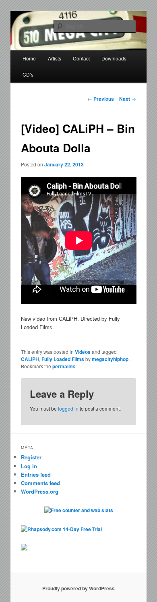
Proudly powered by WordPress (78, 588)
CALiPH (30, 359)
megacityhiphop (110, 359)
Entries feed (36, 474)
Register (31, 457)
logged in (68, 408)
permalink (63, 366)
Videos (83, 351)
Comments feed (40, 483)
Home (29, 58)
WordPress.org (39, 491)
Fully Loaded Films (62, 359)
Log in (29, 466)
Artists (54, 58)
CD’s (28, 74)
